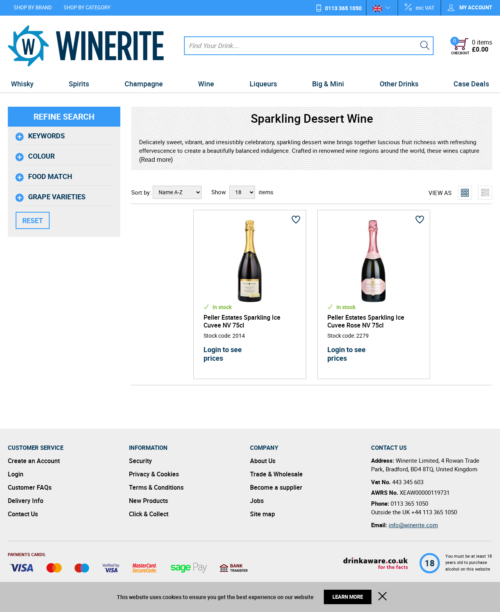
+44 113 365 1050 (434, 512)
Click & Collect (148, 514)
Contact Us (23, 514)
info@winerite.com (413, 525)
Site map (262, 514)
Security (140, 460)
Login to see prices (223, 354)
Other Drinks (399, 83)
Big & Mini (328, 83)
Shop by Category (87, 7)
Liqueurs (263, 83)
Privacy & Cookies (154, 474)
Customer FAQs (30, 487)
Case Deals (471, 83)
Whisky (22, 83)
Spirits (79, 83)
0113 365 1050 (343, 8)
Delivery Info (25, 500)
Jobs (257, 500)
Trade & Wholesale (276, 474)
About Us (262, 460)
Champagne (144, 83)
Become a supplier (276, 487)
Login (15, 474)
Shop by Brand (33, 7)
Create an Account (34, 460)
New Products (148, 500)
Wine (206, 83)
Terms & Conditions (156, 487)
